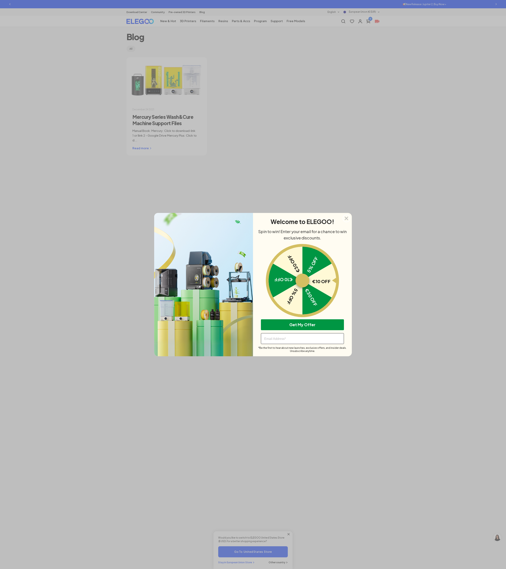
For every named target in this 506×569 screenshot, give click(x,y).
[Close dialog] (346, 218)
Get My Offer (302, 324)
